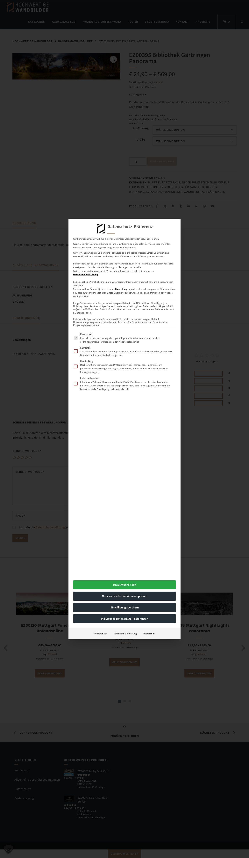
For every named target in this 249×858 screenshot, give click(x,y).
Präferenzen (100, 633)
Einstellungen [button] (122, 289)
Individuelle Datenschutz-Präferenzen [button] (124, 618)
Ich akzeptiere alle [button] (124, 585)
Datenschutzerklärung (85, 274)
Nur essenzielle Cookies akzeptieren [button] (124, 596)
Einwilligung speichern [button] (124, 607)
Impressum (149, 633)
